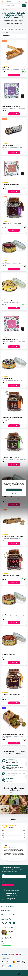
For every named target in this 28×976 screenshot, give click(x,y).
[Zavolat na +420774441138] (17, 1)
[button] (26, 851)
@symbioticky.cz (14, 792)
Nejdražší (11, 29)
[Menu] (26, 1)
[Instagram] (6, 923)
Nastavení (14, 493)
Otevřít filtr (6, 35)
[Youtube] (13, 923)
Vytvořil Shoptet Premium (12, 974)
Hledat (23, 5)
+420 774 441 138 (8, 938)
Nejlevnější (4, 29)
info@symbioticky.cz (8, 941)
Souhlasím (15, 489)
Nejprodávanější (19, 29)
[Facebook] (2, 923)
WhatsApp (7, 944)
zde (17, 485)
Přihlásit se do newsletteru (8, 884)
